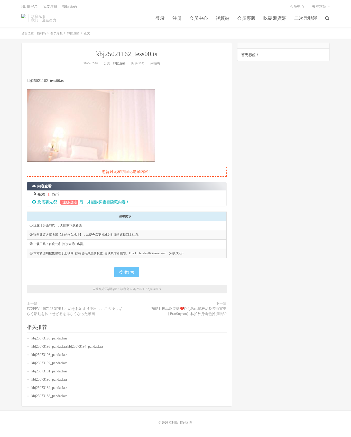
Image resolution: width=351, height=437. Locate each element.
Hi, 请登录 (29, 6)
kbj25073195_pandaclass (49, 338)
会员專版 (246, 18)
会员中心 (198, 18)
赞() (129, 272)
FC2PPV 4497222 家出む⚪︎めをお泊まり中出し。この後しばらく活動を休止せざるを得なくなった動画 (74, 311)
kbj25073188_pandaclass (49, 396)
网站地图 (186, 422)
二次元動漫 (305, 18)
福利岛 (23, 18)
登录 (160, 18)
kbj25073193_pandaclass (49, 355)
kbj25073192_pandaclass (49, 363)
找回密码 (69, 6)
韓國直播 (73, 33)
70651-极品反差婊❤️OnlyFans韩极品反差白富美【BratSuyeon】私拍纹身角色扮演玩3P (189, 311)
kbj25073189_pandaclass (49, 388)
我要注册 (50, 6)
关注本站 (319, 6)
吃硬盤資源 (275, 18)
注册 (177, 18)
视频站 (222, 18)
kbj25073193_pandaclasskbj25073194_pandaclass (67, 346)
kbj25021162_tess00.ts (126, 54)
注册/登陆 (69, 202)
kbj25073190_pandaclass (49, 379)
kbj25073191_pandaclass (49, 371)
